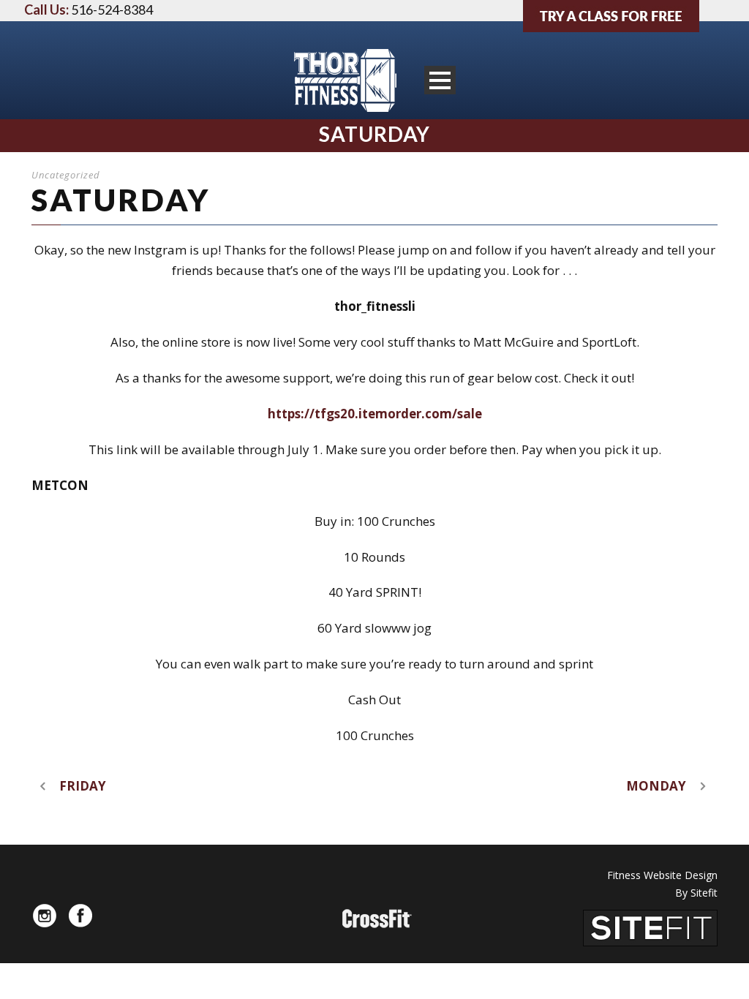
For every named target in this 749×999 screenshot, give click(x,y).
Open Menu (440, 80)
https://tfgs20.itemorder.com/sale (375, 413)
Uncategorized (65, 174)
